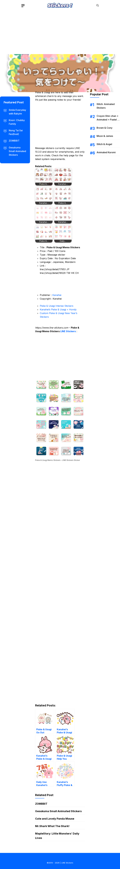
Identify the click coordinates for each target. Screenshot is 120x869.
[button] (97, 5)
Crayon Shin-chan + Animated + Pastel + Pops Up (108, 119)
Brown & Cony (104, 127)
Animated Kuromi (106, 152)
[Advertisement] (60, 31)
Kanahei (56, 295)
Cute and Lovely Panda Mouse (54, 818)
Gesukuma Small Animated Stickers (58, 811)
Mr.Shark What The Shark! (52, 826)
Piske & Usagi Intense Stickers (56, 305)
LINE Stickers (68, 331)
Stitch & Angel (104, 144)
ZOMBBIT (41, 803)
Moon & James (105, 136)
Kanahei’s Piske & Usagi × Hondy (58, 309)
